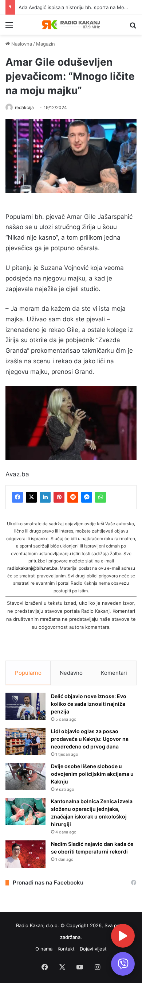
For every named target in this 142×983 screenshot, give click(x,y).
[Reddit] (72, 497)
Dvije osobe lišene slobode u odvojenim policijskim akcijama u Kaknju (92, 774)
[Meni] (9, 27)
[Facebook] (17, 497)
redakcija (24, 107)
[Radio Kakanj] (71, 25)
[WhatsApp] (100, 497)
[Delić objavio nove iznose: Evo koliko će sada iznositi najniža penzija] (25, 706)
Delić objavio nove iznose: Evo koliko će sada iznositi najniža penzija (88, 704)
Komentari (114, 672)
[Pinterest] (59, 497)
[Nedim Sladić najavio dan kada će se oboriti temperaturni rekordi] (25, 854)
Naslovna (21, 44)
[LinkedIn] (45, 497)
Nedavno (71, 672)
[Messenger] (86, 497)
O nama (43, 949)
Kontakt (66, 949)
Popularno (28, 672)
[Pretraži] (133, 27)
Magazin (45, 44)
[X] (31, 497)
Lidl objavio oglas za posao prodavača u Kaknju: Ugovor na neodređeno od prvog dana (90, 739)
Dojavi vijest (93, 949)
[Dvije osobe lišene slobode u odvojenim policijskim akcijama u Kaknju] (25, 776)
